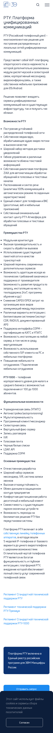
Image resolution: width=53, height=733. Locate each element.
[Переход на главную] (10, 4)
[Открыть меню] (47, 5)
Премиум (14, 610)
